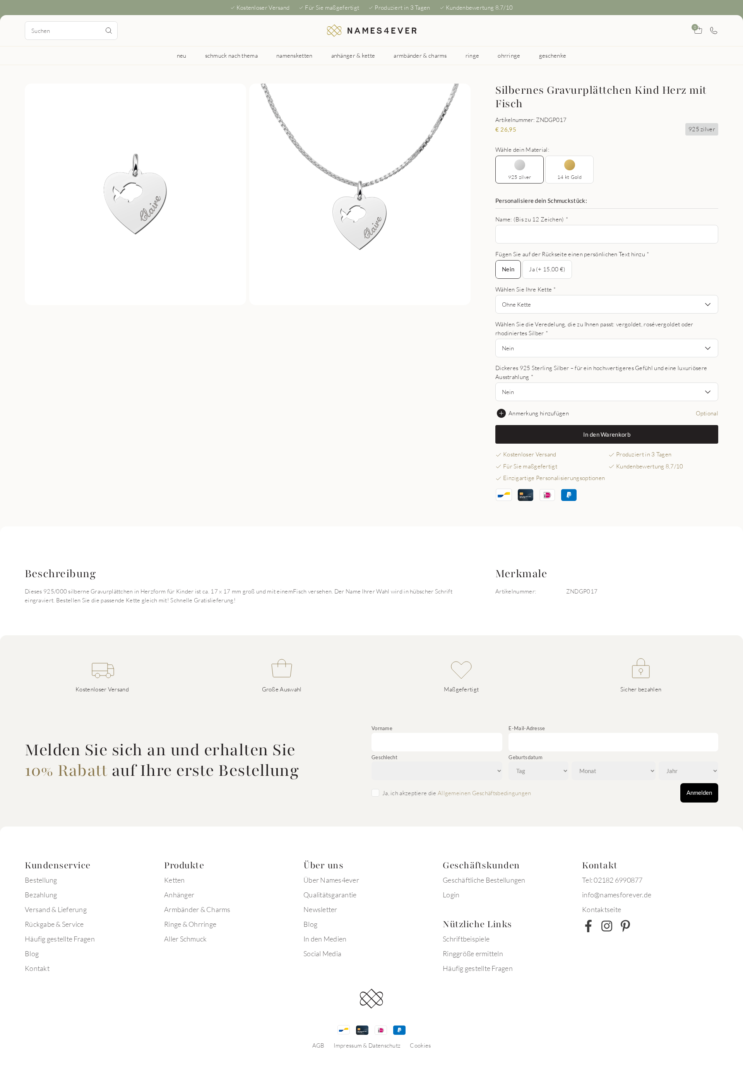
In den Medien (324, 939)
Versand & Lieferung (56, 909)
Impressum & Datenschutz (367, 1045)
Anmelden (699, 792)
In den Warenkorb (606, 434)
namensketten (294, 55)
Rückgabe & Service (54, 924)
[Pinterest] (625, 926)
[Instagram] (607, 926)
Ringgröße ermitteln (473, 953)
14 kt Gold (569, 177)
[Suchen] (108, 30)
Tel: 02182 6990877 (612, 880)
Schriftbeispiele (466, 939)
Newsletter (320, 909)
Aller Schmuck (185, 939)
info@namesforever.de (616, 894)
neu (182, 55)
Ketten (174, 880)
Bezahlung (41, 894)
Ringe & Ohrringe (190, 924)
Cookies (420, 1045)
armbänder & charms (420, 55)
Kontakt (37, 968)
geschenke (553, 55)
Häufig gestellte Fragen (60, 939)
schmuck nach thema (231, 55)
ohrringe (509, 55)
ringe (472, 55)
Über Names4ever (331, 880)
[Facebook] (588, 926)
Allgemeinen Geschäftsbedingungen (484, 792)
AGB (318, 1045)
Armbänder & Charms (197, 909)
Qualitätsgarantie (329, 894)
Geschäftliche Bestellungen (484, 880)
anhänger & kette (353, 55)
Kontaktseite (601, 909)
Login (451, 894)
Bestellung (41, 880)
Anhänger (179, 894)
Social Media (322, 953)
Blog (32, 953)
